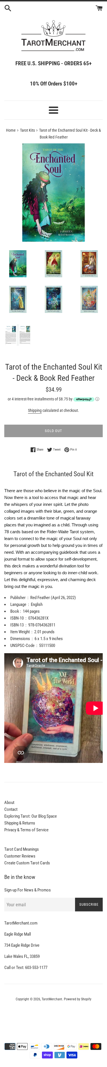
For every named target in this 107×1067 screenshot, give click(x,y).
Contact (10, 809)
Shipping (35, 410)
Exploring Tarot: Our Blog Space (30, 816)
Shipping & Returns (19, 823)
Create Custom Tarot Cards (27, 863)
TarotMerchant (52, 999)
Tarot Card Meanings (21, 849)
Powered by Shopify (77, 999)
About (9, 802)
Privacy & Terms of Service (26, 829)
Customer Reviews (19, 856)
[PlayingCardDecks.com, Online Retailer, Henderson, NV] (53, 1015)
